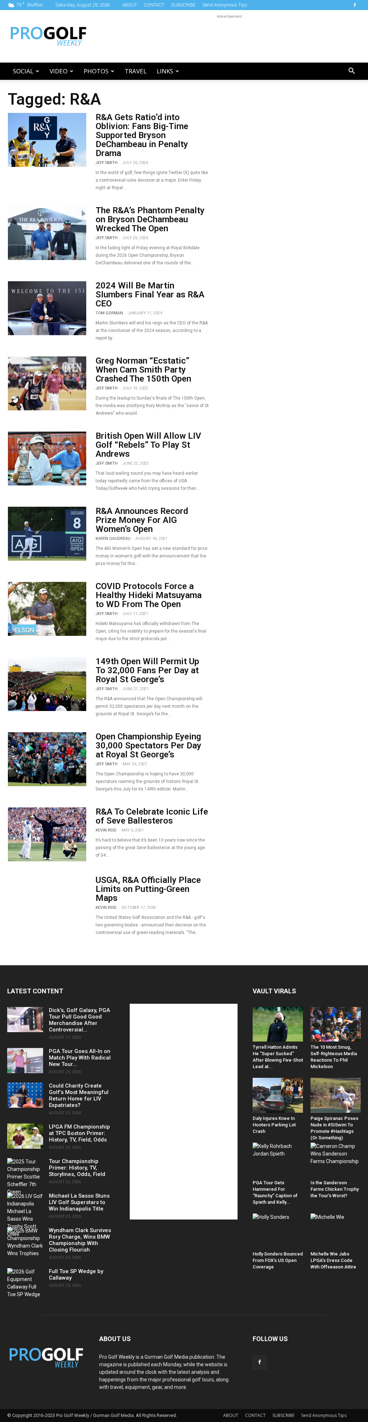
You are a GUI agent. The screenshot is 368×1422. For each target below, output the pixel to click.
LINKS (165, 71)
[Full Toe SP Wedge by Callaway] (25, 1283)
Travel (136, 71)
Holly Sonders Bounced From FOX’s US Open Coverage (278, 1260)
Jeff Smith (107, 162)
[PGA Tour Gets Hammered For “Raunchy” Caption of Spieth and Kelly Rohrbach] (278, 1160)
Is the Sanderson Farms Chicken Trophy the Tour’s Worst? (334, 1189)
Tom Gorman (109, 313)
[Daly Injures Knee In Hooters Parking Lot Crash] (278, 1095)
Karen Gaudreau (113, 538)
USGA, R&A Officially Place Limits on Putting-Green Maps (148, 889)
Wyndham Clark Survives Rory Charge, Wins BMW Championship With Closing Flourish (80, 1240)
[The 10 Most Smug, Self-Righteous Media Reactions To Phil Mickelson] (335, 1024)
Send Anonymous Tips (224, 5)
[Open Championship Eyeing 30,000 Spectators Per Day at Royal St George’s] (47, 759)
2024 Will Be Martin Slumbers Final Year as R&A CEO (150, 295)
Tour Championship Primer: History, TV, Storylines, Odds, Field (77, 1167)
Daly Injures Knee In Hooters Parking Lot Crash (274, 1125)
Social (23, 71)
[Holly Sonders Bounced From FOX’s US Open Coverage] (278, 1230)
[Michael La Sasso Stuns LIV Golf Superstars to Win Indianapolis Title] (25, 1215)
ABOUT (129, 5)
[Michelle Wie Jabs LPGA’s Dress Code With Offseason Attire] (335, 1230)
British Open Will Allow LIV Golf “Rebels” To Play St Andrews (148, 445)
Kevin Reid (106, 830)
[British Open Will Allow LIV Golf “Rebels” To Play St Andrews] (47, 459)
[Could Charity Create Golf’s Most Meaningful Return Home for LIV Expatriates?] (25, 1095)
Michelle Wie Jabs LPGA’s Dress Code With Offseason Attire (333, 1260)
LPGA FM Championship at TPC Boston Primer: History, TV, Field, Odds (79, 1133)
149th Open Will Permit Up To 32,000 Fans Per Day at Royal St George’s (147, 670)
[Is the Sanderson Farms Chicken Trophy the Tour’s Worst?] (335, 1160)
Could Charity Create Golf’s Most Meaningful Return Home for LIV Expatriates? (79, 1095)
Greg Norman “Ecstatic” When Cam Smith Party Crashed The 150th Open (143, 370)
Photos (96, 71)
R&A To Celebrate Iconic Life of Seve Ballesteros (152, 816)
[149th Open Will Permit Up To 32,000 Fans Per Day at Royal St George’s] (47, 684)
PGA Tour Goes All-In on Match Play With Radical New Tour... (80, 1057)
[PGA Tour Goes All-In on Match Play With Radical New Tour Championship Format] (25, 1060)
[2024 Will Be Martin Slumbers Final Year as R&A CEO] (47, 308)
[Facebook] (354, 5)
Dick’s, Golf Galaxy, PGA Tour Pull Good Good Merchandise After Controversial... (79, 1020)
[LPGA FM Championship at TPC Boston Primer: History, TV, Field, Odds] (25, 1136)
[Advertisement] (229, 36)
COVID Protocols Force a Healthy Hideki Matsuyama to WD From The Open (149, 595)
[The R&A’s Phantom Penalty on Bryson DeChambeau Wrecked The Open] (47, 233)
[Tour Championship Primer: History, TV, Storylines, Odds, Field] (25, 1177)
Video (59, 71)
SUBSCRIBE (183, 5)
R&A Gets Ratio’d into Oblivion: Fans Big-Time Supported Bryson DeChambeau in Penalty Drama (142, 135)
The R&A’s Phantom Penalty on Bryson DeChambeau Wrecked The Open (150, 219)
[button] (351, 71)
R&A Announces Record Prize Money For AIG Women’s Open (142, 520)
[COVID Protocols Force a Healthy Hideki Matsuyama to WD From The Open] (47, 609)
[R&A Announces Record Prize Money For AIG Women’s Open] (47, 534)
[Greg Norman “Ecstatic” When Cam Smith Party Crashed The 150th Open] (47, 383)
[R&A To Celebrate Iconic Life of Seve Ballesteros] (47, 834)
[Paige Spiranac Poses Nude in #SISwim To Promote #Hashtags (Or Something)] (335, 1095)
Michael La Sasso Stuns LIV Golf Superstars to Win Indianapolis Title (79, 1202)
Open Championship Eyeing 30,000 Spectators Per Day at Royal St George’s (148, 745)
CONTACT (154, 5)
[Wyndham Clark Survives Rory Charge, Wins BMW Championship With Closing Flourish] (25, 1242)
